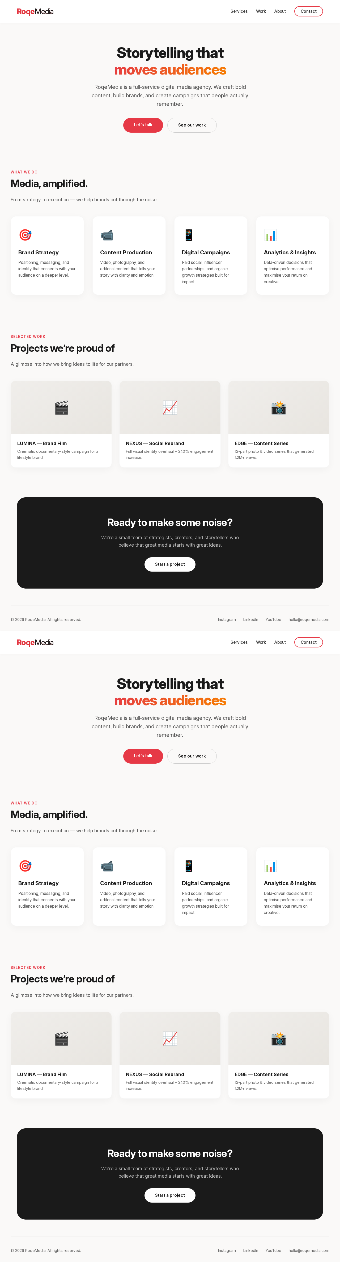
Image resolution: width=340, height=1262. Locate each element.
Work (261, 11)
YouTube (273, 619)
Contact (309, 11)
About (280, 11)
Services (239, 11)
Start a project (170, 564)
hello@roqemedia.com (309, 619)
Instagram (227, 619)
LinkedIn (250, 619)
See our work (192, 125)
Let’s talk (143, 124)
